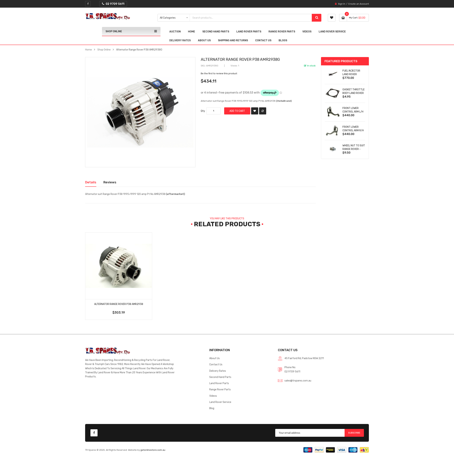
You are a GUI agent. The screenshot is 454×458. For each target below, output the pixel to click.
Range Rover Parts (220, 389)
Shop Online (104, 49)
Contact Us (215, 364)
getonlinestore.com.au (152, 450)
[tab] (90, 182)
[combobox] (251, 17)
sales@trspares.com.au (297, 380)
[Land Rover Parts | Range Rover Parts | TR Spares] (107, 16)
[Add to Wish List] (254, 110)
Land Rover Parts (219, 383)
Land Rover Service (220, 402)
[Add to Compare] (262, 110)
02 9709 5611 (292, 371)
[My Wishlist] (332, 18)
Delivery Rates (217, 370)
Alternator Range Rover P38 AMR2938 (118, 304)
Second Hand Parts (220, 377)
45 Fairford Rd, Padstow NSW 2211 (304, 358)
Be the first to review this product (219, 73)
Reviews (109, 182)
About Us (214, 358)
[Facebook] (88, 4)
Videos (213, 395)
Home (88, 49)
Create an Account (358, 3)
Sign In (341, 3)
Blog (211, 408)
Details (90, 182)
